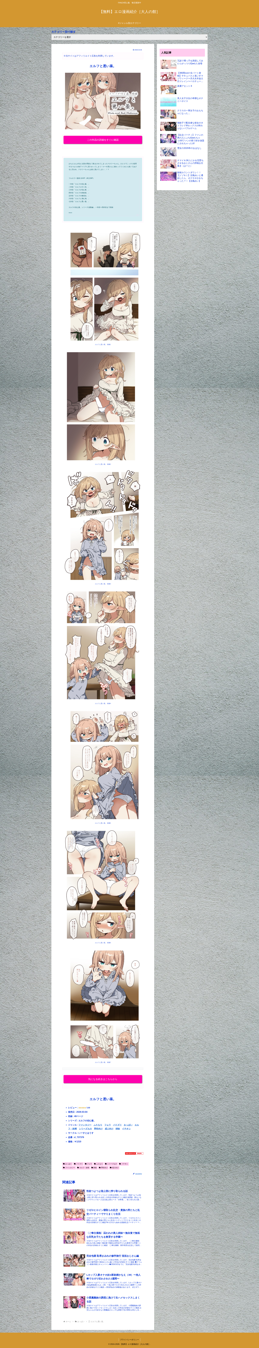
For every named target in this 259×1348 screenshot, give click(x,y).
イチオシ (126, 1128)
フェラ (107, 1125)
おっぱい (128, 1125)
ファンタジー (85, 1125)
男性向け (98, 1128)
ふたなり (98, 1125)
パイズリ (117, 1125)
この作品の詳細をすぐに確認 (103, 139)
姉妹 (118, 1128)
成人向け (109, 1128)
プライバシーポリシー (129, 1340)
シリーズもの (85, 1128)
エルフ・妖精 (84, 1168)
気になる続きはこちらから (102, 1079)
